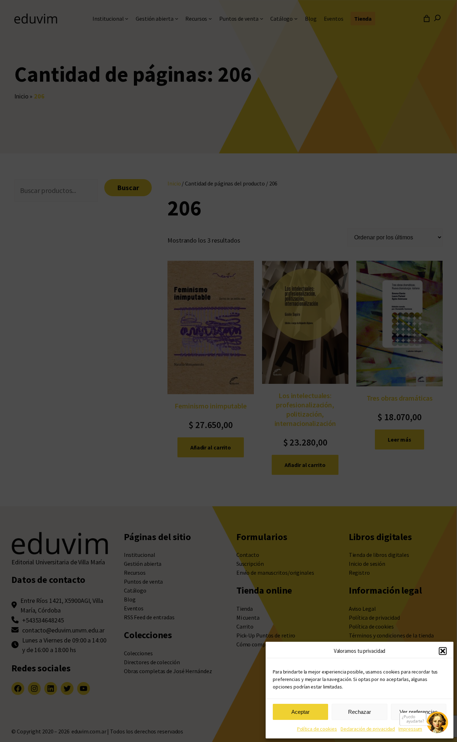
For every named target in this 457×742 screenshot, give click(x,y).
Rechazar (359, 712)
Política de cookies (317, 729)
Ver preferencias (419, 712)
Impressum (410, 729)
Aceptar (300, 712)
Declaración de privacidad (368, 729)
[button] (442, 651)
